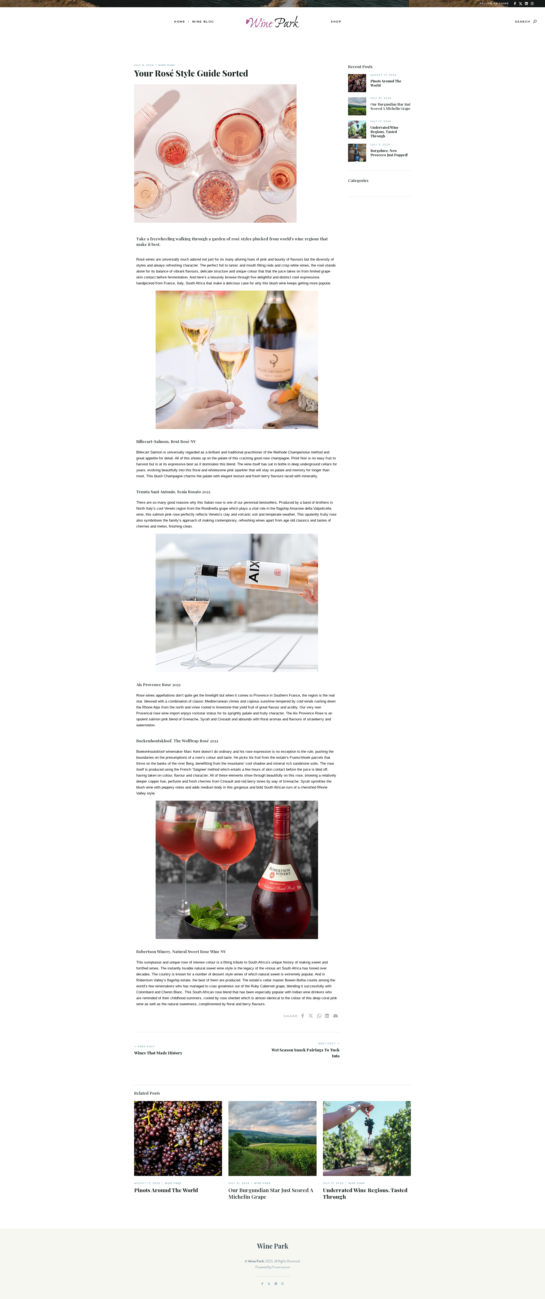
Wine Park (166, 65)
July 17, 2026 (380, 121)
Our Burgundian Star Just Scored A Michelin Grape (390, 106)
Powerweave (281, 1267)
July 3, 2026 (380, 144)
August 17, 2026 (383, 75)
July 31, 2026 (381, 98)
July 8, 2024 (144, 65)
